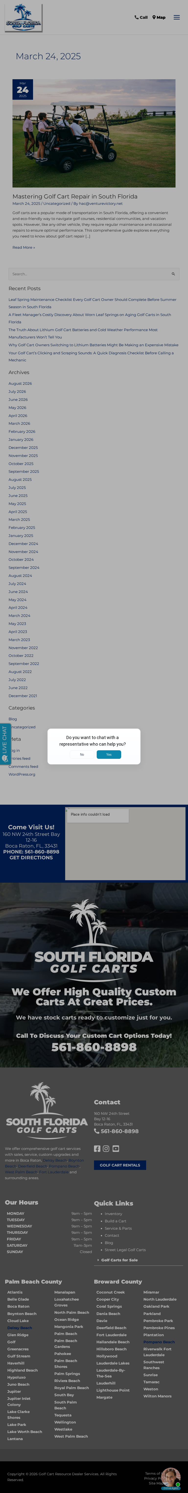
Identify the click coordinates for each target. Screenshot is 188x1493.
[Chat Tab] (94, 746)
